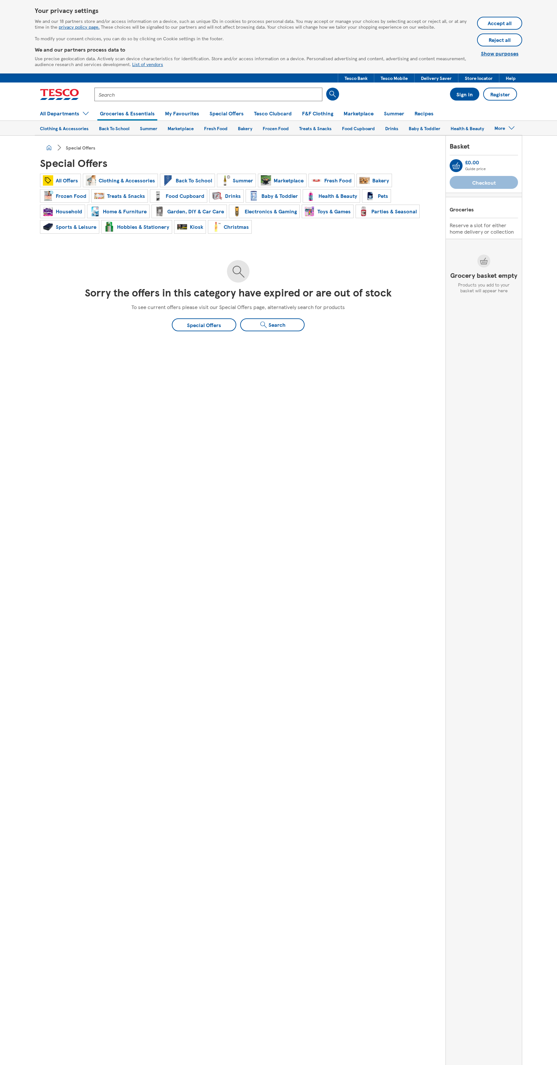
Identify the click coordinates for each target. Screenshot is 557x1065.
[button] (356, 77)
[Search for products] (332, 94)
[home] (49, 147)
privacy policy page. (79, 27)
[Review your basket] (456, 165)
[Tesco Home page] (59, 94)
